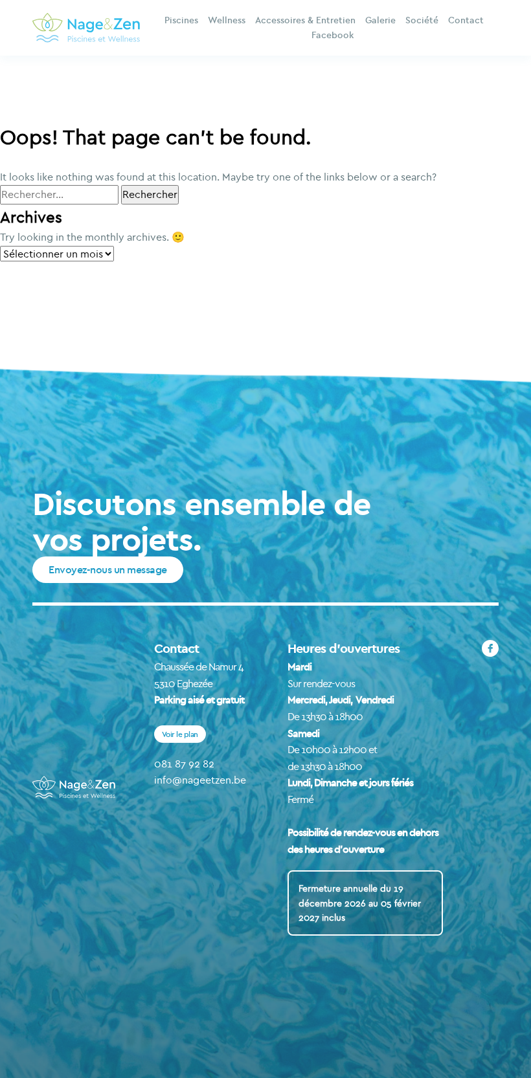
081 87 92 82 (184, 763)
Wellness (226, 20)
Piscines (181, 20)
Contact (466, 20)
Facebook (332, 35)
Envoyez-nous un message (108, 569)
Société (421, 20)
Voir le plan (180, 734)
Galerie (380, 20)
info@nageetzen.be (200, 779)
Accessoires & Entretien (305, 20)
